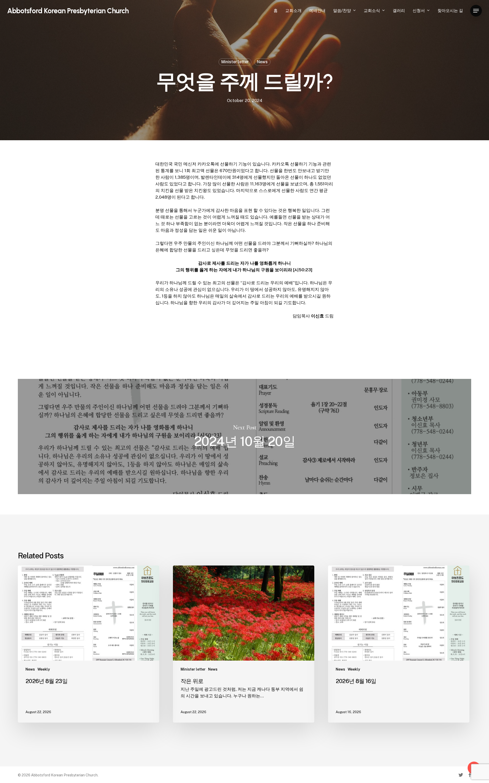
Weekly (43, 669)
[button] (476, 11)
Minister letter (235, 61)
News (262, 61)
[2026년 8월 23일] (88, 644)
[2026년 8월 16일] (398, 644)
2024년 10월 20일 (244, 436)
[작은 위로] (243, 644)
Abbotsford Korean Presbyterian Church (68, 10)
